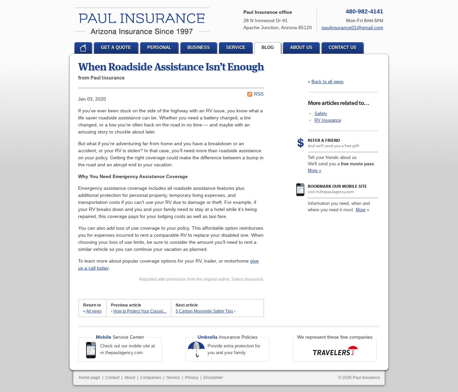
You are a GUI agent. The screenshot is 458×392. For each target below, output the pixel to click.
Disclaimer (213, 377)
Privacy (191, 377)
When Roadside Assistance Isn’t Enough (171, 67)
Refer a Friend (324, 140)
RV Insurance (327, 120)
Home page (89, 377)
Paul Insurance (142, 20)
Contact (112, 377)
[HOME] (83, 48)
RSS (259, 94)
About (129, 377)
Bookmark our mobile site (337, 186)
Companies (150, 377)
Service (173, 377)
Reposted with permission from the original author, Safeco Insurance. (201, 279)
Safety (320, 113)
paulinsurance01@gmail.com (352, 27)
